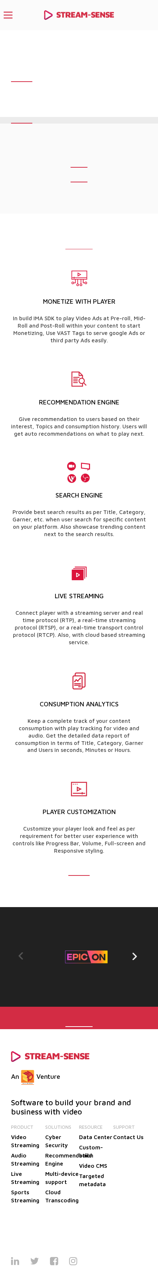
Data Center (95, 1137)
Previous (22, 956)
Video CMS (93, 1166)
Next (136, 956)
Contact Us (128, 1137)
